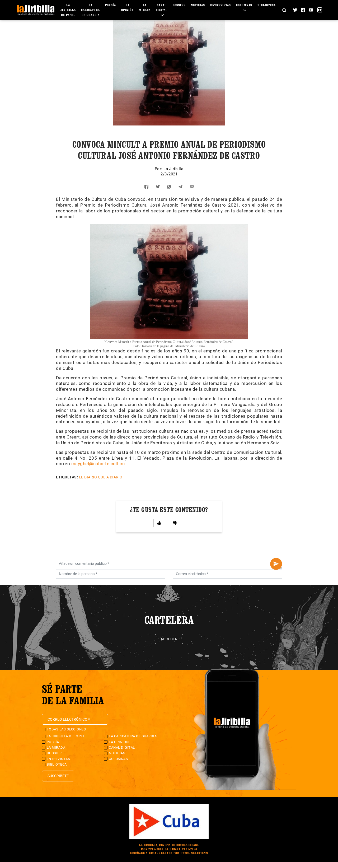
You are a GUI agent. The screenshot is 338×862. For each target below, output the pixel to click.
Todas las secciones (66, 729)
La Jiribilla (173, 168)
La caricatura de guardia (90, 10)
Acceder (169, 639)
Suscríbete (58, 776)
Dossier (179, 5)
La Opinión (119, 742)
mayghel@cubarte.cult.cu (98, 463)
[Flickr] (319, 9)
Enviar (276, 564)
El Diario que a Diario (101, 477)
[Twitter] (295, 10)
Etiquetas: (67, 477)
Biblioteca (266, 5)
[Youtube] (311, 10)
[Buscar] (284, 9)
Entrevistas (220, 5)
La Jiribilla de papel (68, 10)
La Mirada (56, 747)
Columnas (118, 759)
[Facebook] (303, 10)
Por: (159, 168)
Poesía (110, 5)
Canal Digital (161, 7)
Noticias (198, 5)
